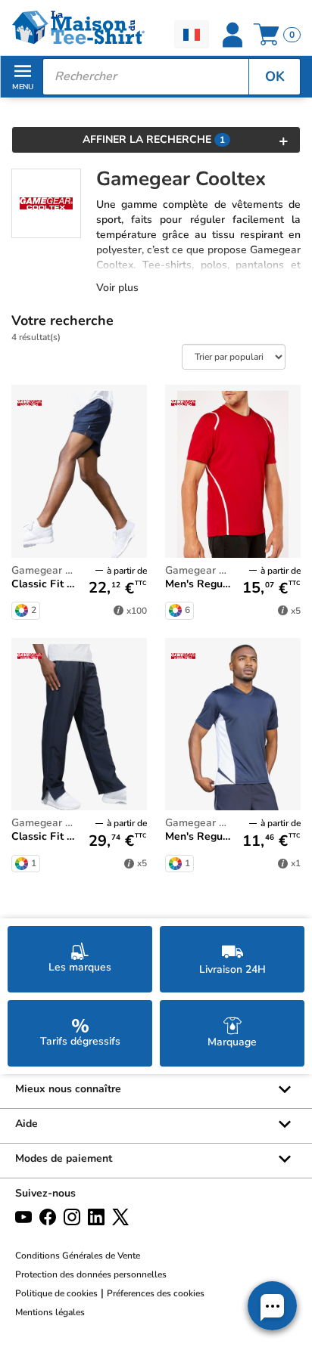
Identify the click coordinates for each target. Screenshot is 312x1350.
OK (275, 76)
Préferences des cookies (155, 1293)
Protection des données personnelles (91, 1274)
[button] (272, 1305)
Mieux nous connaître (68, 1089)
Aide (26, 1123)
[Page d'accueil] (78, 28)
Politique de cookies (56, 1293)
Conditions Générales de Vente (77, 1255)
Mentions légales (50, 1312)
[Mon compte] (232, 35)
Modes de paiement (63, 1158)
